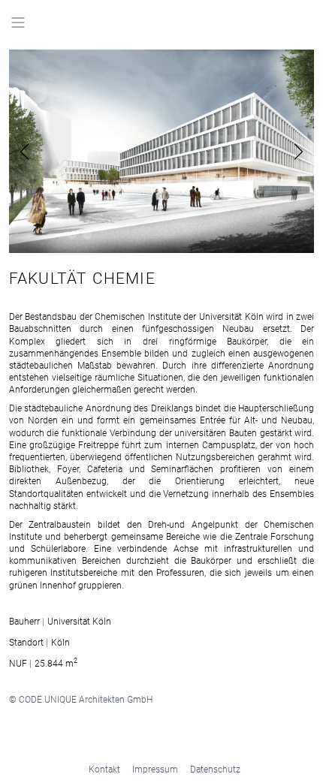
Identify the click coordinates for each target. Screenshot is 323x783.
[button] (45, 151)
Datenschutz (215, 769)
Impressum (155, 769)
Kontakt (104, 769)
